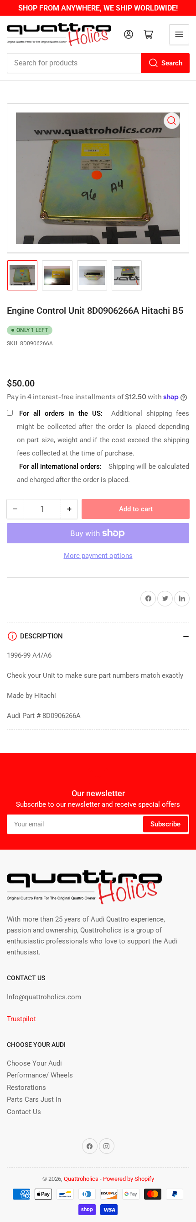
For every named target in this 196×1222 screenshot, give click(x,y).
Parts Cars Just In (34, 1099)
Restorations (26, 1087)
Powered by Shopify (128, 1178)
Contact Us (24, 1112)
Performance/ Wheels (40, 1075)
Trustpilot (21, 1019)
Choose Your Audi (34, 1063)
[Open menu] (179, 34)
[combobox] (98, 63)
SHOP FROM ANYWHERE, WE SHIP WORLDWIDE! (98, 8)
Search (171, 63)
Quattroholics (81, 1178)
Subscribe (165, 824)
